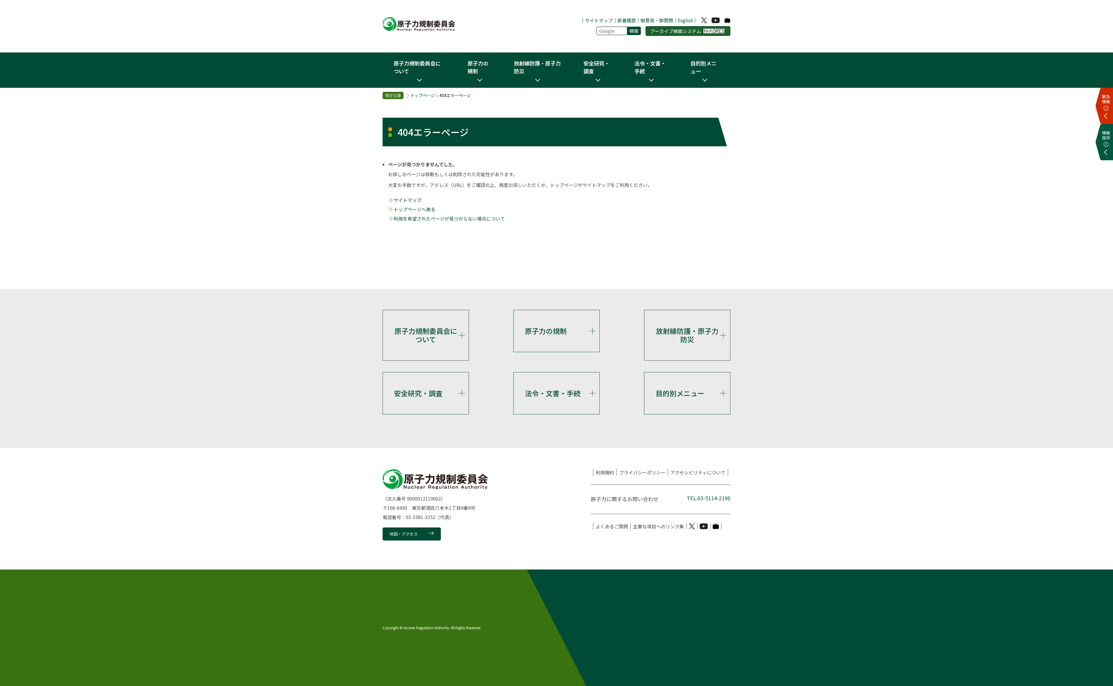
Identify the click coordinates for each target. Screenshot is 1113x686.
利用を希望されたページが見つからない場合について (449, 218)
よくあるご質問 (612, 526)
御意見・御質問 (657, 20)
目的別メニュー (680, 393)
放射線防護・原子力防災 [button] (537, 67)
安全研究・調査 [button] (596, 67)
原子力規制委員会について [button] (417, 67)
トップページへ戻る (414, 209)
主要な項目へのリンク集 (658, 526)
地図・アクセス (404, 534)
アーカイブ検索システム (675, 31)
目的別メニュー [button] (703, 67)
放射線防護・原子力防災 (687, 335)
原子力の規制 (546, 331)
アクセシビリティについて (697, 472)
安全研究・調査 (418, 393)
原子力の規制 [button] (478, 67)
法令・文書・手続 (553, 393)
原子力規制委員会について (425, 335)
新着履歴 (626, 20)
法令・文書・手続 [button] (650, 67)
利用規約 (605, 472)
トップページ (422, 95)
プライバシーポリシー (642, 472)
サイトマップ (599, 20)
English (685, 20)
